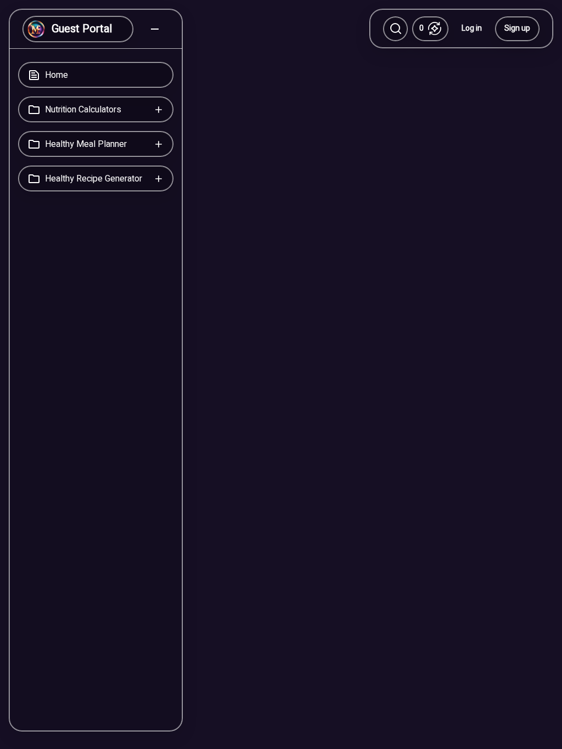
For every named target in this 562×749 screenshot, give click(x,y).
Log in (472, 28)
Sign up (517, 28)
